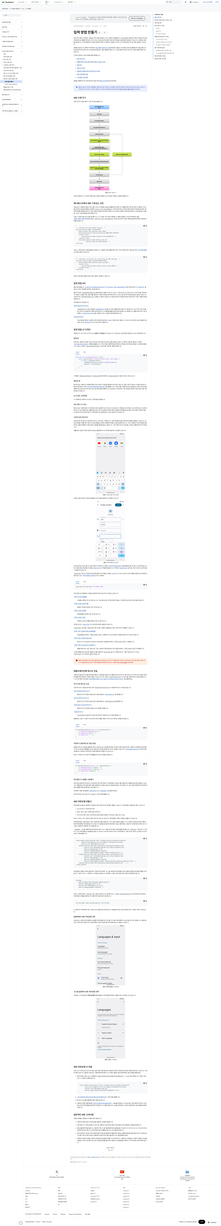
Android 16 (126, 1193)
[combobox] (174, 2)
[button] (10, 22)
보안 (26, 1196)
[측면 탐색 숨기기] (21, 1223)
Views (29, 8)
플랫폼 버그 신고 (192, 1190)
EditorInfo (97, 568)
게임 (59, 1190)
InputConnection (88, 313)
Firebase (63, 1214)
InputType (86, 624)
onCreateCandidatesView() (96, 387)
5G (59, 1204)
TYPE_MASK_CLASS (88, 575)
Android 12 (126, 1204)
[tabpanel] (110, 363)
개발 (46, 2)
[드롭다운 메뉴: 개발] (49, 2)
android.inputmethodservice (95, 287)
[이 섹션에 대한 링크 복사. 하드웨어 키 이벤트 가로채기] (95, 780)
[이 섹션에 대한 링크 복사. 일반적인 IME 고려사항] (95, 1115)
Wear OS (93, 1193)
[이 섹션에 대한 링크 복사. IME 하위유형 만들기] (93, 802)
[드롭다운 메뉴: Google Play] (63, 2)
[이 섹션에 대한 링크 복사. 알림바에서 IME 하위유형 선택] (97, 917)
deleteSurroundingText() (82, 705)
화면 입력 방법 (103, 81)
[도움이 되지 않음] (146, 26)
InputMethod (99, 309)
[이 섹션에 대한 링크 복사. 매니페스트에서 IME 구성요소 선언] (105, 203)
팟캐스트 (27, 1207)
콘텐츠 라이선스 (95, 1157)
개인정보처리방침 (62, 1202)
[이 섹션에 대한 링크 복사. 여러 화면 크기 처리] (88, 405)
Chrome (55, 1214)
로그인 (217, 2)
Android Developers (79, 26)
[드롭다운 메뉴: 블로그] (76, 2)
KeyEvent (141, 287)
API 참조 (158, 1196)
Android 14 (126, 1199)
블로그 (72, 2)
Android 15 (126, 1196)
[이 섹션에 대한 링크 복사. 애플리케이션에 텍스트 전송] (99, 671)
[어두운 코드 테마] (144, 226)
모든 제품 (87, 1214)
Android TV (94, 1202)
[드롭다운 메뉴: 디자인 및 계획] (41, 2)
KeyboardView (78, 317)
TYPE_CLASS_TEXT (79, 617)
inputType (123, 568)
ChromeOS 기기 (95, 1196)
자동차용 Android (95, 1199)
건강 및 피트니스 (62, 1196)
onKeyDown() (93, 791)
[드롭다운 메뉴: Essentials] (26, 2)
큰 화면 (92, 1190)
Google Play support (193, 1196)
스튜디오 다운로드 (160, 1199)
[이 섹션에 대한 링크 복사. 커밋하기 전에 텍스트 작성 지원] (97, 744)
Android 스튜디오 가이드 (162, 1190)
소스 (26, 1199)
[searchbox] (11, 15)
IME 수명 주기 (81, 59)
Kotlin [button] (77, 352)
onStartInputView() (115, 566)
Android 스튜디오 (208, 2)
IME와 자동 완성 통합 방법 (126, 89)
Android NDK (159, 1202)
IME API (79, 65)
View (109, 320)
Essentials (21, 2)
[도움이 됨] (143, 26)
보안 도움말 (123, 662)
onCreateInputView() (81, 344)
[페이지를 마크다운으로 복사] (104, 32)
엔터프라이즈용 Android (31, 1193)
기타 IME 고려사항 (82, 77)
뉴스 (26, 1202)
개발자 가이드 (159, 1193)
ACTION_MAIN (142, 250)
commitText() (78, 712)
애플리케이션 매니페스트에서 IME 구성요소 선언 (91, 62)
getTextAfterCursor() (81, 698)
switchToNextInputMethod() (102, 1103)
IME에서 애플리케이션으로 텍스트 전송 (88, 71)
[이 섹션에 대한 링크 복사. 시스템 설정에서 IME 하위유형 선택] (100, 992)
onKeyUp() (103, 791)
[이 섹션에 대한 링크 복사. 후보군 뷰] (82, 381)
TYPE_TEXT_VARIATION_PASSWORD (84, 631)
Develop (5, 8)
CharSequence (109, 694)
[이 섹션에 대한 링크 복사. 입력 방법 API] (87, 283)
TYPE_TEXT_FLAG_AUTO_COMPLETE (84, 645)
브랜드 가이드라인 (47, 1222)
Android (27, 1190)
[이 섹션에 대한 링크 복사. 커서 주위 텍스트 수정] (90, 684)
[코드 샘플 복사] (146, 226)
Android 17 (126, 1190)
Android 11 (126, 1207)
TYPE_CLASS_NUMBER (80, 597)
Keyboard (88, 322)
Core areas (15, 8)
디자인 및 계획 (35, 2)
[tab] (77, 352)
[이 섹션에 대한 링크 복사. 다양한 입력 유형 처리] (89, 417)
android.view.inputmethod (116, 287)
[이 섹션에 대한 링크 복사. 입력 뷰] (80, 338)
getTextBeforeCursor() (82, 691)
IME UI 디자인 (81, 68)
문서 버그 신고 (192, 1193)
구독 (201, 1222)
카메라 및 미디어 (62, 1199)
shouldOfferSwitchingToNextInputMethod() (92, 1097)
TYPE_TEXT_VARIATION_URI (83, 638)
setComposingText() (132, 749)
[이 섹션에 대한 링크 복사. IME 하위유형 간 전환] (94, 1067)
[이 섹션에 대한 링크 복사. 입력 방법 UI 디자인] (92, 330)
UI (23, 8)
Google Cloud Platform (75, 1214)
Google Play (57, 2)
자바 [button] (84, 352)
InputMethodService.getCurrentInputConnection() (106, 679)
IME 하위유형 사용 (82, 74)
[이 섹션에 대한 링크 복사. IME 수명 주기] (87, 98)
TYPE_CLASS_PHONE (80, 610)
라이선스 (38, 1222)
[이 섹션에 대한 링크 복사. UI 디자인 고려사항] (88, 396)
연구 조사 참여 (192, 1199)
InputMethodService (102, 48)
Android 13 (126, 1202)
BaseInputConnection (81, 306)
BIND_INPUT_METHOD (80, 219)
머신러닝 (60, 1193)
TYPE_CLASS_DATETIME (81, 604)
